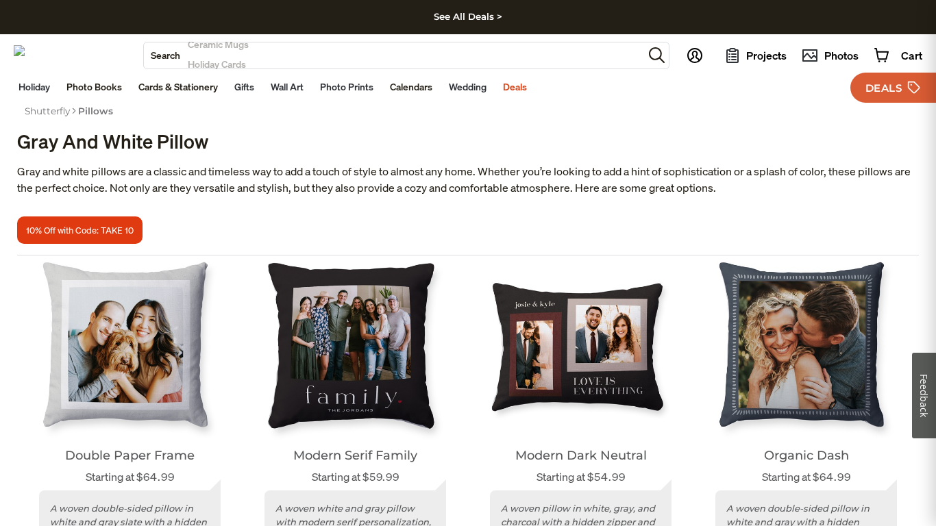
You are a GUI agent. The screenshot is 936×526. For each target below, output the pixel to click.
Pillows (95, 110)
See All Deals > (468, 16)
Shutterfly (47, 110)
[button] (657, 55)
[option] (47, 111)
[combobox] (393, 55)
